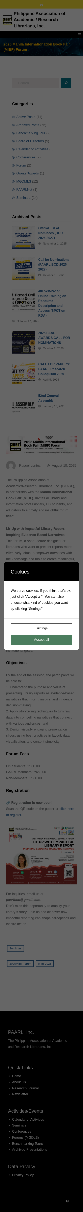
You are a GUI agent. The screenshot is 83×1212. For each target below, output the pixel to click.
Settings (41, 628)
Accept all (41, 640)
